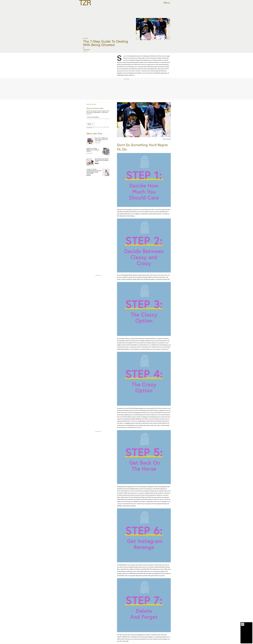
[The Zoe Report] (85, 2)
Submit (89, 124)
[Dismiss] (251, 623)
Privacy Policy (90, 127)
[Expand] (242, 623)
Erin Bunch (87, 49)
